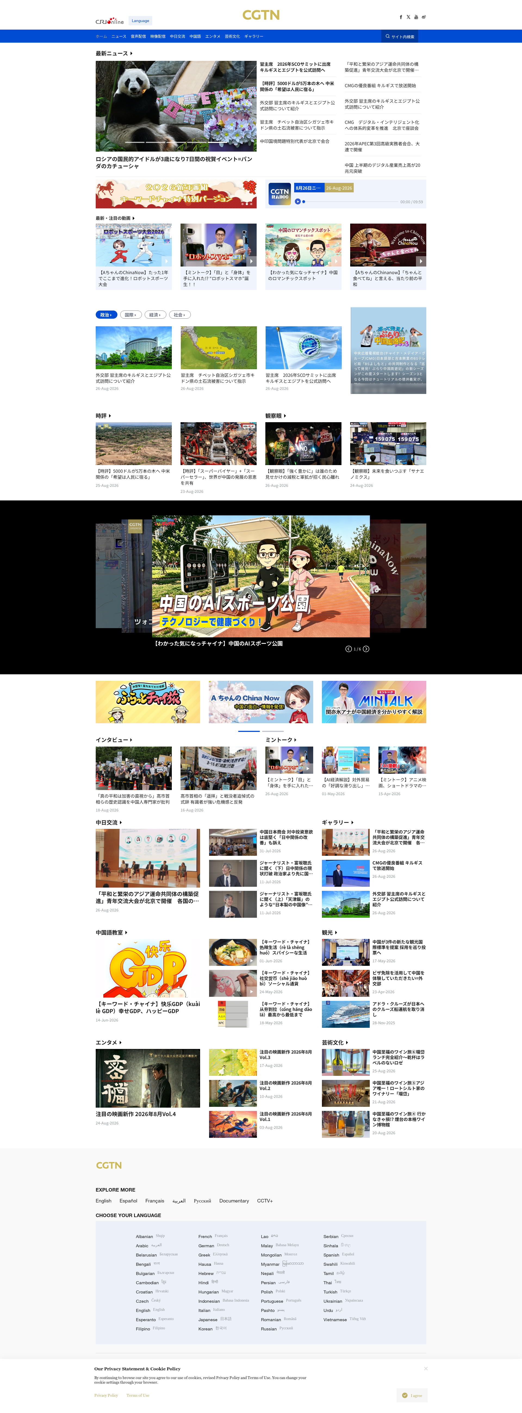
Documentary (234, 1201)
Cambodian (151, 1282)
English (103, 1201)
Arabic (149, 1245)
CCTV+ (265, 1201)
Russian (277, 1328)
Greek (213, 1255)
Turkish (337, 1292)
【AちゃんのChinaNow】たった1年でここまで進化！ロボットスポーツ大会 (133, 278)
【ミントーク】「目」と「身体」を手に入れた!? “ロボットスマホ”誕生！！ (217, 278)
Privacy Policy (106, 1395)
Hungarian (215, 1292)
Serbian (338, 1236)
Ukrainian (343, 1301)
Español (128, 1201)
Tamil (334, 1273)
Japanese (215, 1319)
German (213, 1245)
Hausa (210, 1264)
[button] (135, 142)
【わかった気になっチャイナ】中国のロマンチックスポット (303, 275)
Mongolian (279, 1255)
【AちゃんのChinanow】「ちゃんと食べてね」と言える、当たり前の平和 (387, 278)
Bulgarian (155, 1273)
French (213, 1236)
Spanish (339, 1255)
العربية (179, 1201)
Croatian (152, 1292)
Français (154, 1201)
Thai (332, 1282)
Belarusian (157, 1255)
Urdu (333, 1310)
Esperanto (155, 1319)
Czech (148, 1301)
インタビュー (112, 740)
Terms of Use (138, 1395)
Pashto (273, 1310)
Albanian (150, 1236)
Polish (273, 1292)
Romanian (278, 1319)
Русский (202, 1201)
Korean (212, 1328)
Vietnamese (345, 1319)
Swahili (339, 1264)
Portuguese (281, 1301)
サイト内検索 (402, 36)
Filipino (150, 1328)
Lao (269, 1236)
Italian (211, 1310)
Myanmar (282, 1264)
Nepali (273, 1273)
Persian (275, 1282)
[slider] (303, 201)
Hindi (208, 1282)
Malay (280, 1245)
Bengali (148, 1264)
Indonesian (223, 1301)
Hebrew (212, 1273)
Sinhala (337, 1245)
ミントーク (279, 740)
